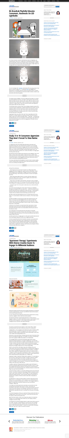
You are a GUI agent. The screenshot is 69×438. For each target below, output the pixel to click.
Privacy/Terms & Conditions (40, 427)
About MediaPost (16, 427)
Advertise (53, 0)
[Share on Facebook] (10, 123)
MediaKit (21, 427)
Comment (11, 125)
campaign (21, 88)
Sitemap (34, 427)
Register (48, 0)
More (38, 0)
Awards (29, 0)
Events (25, 0)
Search (41, 1)
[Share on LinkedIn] (13, 123)
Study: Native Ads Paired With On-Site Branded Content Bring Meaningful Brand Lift (52, 35)
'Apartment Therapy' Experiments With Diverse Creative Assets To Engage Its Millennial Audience (50, 29)
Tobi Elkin (11, 142)
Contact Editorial (25, 427)
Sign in (45, 0)
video (27, 89)
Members (34, 0)
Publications (20, 0)
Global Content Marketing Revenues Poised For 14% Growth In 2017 (51, 32)
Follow (58, 0)
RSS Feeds (30, 427)
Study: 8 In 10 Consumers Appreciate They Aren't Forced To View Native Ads (51, 23)
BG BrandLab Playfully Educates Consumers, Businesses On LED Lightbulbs (51, 26)
